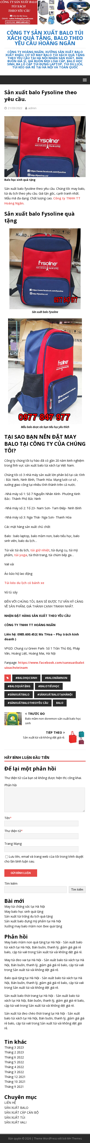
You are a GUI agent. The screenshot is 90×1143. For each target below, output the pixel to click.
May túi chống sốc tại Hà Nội (24, 906)
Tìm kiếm (10, 883)
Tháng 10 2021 (15, 1081)
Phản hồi (10, 785)
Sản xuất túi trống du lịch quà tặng (28, 916)
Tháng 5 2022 (14, 1062)
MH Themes (74, 1138)
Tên (7, 818)
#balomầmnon (56, 678)
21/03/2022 (15, 108)
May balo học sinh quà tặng (23, 911)
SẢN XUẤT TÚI (14, 1117)
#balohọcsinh (26, 678)
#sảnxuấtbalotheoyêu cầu (28, 703)
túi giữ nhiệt (40, 550)
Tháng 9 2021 (14, 1086)
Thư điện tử (12, 831)
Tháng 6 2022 (14, 1057)
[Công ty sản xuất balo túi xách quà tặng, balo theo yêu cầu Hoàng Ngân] (45, 22)
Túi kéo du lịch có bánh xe (24, 583)
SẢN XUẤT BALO (16, 1108)
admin (32, 108)
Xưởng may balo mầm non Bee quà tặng (33, 926)
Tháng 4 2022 (14, 1067)
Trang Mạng (13, 843)
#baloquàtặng (19, 686)
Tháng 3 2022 (14, 1072)
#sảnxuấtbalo (18, 694)
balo (59, 703)
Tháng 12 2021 (15, 1077)
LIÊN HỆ (10, 1102)
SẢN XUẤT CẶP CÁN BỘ (21, 1112)
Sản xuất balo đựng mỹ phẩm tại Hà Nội (32, 921)
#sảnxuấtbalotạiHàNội (55, 694)
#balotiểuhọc (48, 686)
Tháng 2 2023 (14, 1052)
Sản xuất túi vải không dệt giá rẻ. (59, 952)
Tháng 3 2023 (14, 1047)
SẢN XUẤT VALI (15, 1122)
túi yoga (20, 555)
